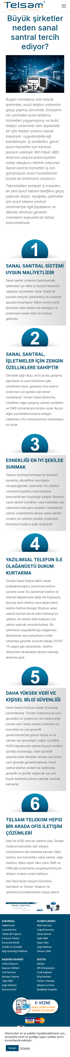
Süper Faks (43, 942)
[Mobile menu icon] (63, 6)
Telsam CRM (44, 951)
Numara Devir (9, 989)
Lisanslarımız (9, 929)
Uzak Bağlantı (44, 972)
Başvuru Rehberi (10, 968)
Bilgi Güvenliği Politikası (14, 951)
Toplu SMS (42, 938)
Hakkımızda (8, 925)
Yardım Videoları (46, 981)
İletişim (41, 963)
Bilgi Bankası (44, 976)
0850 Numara (44, 925)
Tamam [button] (12, 1048)
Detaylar (25, 1048)
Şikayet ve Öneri (45, 985)
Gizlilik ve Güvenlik (12, 947)
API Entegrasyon (46, 968)
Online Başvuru (10, 963)
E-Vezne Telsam (10, 938)
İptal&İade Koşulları (47, 989)
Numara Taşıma (10, 976)
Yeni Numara (9, 972)
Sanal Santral (44, 934)
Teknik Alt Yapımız (11, 934)
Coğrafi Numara (45, 929)
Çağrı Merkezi (44, 947)
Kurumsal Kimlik (10, 942)
